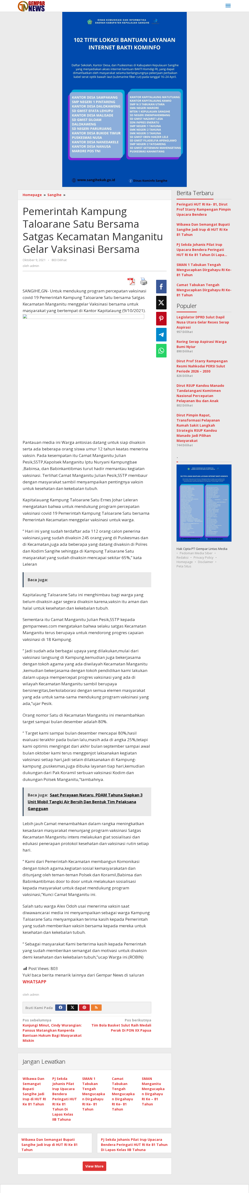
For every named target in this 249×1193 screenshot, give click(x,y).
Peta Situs (184, 566)
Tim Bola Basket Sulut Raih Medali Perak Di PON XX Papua (121, 1025)
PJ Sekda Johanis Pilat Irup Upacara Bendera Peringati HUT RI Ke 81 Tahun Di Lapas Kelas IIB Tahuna (64, 1099)
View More (94, 1166)
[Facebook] (60, 1007)
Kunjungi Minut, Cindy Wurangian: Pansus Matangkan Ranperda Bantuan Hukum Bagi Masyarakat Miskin (52, 1030)
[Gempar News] (31, 5)
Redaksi (182, 557)
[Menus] (228, 6)
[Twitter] (72, 1007)
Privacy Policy (203, 557)
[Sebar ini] (161, 286)
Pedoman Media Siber (196, 553)
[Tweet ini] (161, 302)
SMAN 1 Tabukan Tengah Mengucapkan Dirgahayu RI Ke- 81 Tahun (93, 1093)
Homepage (185, 562)
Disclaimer (205, 562)
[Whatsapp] (161, 350)
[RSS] (96, 1007)
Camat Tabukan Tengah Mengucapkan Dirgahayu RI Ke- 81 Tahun (123, 1093)
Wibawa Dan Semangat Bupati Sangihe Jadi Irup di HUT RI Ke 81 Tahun (49, 1144)
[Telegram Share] (161, 334)
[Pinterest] (84, 1007)
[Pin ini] (161, 318)
